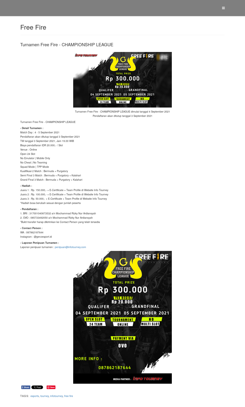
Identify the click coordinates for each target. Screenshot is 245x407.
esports (34, 396)
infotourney (56, 396)
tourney (44, 396)
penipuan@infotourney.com (70, 247)
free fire (68, 396)
